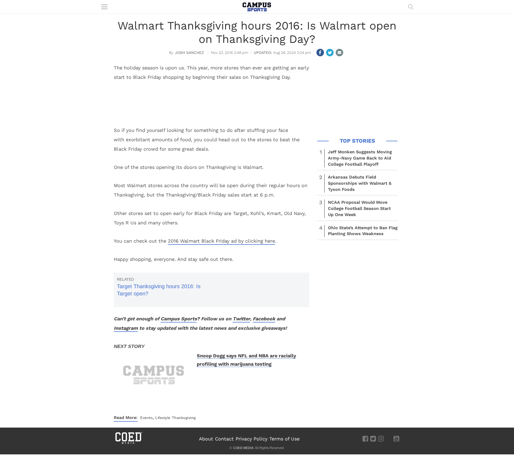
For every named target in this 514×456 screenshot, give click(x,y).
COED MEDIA (243, 448)
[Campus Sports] (257, 6)
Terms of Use (284, 439)
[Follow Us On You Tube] (396, 438)
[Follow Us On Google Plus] (388, 438)
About (206, 439)
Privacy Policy (251, 439)
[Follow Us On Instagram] (380, 438)
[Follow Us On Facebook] (365, 438)
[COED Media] (128, 443)
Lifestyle (163, 418)
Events (146, 418)
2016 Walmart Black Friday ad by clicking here (221, 241)
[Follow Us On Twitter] (373, 438)
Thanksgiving (184, 418)
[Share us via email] (339, 52)
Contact (224, 439)
